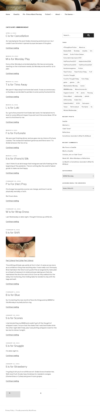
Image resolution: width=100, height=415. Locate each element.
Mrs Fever (65, 147)
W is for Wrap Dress (17, 211)
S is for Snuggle (15, 345)
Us (91, 107)
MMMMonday (67, 89)
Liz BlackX (65, 162)
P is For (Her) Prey (16, 184)
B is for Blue (13, 294)
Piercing (90, 93)
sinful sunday (67, 100)
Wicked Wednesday (69, 110)
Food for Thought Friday (71, 79)
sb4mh (87, 96)
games (72, 82)
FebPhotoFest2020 (85, 65)
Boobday (77, 51)
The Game (84, 107)
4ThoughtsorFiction (70, 47)
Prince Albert (67, 96)
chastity (84, 51)
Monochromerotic (81, 89)
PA (77, 93)
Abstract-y (65, 125)
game (65, 82)
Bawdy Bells (67, 51)
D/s (91, 51)
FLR (90, 72)
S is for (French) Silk (17, 158)
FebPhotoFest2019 (69, 65)
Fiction (80, 68)
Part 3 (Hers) (28, 260)
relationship (78, 96)
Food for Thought (69, 75)
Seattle (64, 121)
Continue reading (12, 48)
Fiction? (48, 14)
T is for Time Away (16, 84)
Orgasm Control (68, 93)
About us (82, 47)
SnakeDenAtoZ (68, 103)
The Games (69, 14)
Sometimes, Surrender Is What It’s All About (76, 136)
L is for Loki (12, 107)
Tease (65, 107)
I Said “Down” (66, 128)
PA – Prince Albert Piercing (32, 14)
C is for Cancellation (17, 35)
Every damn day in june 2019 (72, 58)
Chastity (16, 14)
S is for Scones (14, 318)
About (57, 14)
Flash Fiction (67, 72)
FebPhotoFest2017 (69, 61)
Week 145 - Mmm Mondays (71, 158)
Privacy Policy (9, 410)
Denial (65, 54)
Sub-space (85, 103)
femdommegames (69, 68)
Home (8, 14)
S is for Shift (13, 232)
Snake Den (77, 100)
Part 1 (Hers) (10, 260)
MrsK (64, 151)
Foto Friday (85, 79)
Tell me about (74, 107)
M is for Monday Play (18, 59)
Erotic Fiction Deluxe (77, 54)
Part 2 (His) (19, 260)
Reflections (66, 132)
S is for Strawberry (16, 366)
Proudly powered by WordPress (26, 410)
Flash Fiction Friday (80, 72)
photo (83, 93)
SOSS (78, 103)
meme (82, 86)
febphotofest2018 (85, 61)
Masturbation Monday (70, 86)
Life (78, 82)
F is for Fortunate (16, 133)
